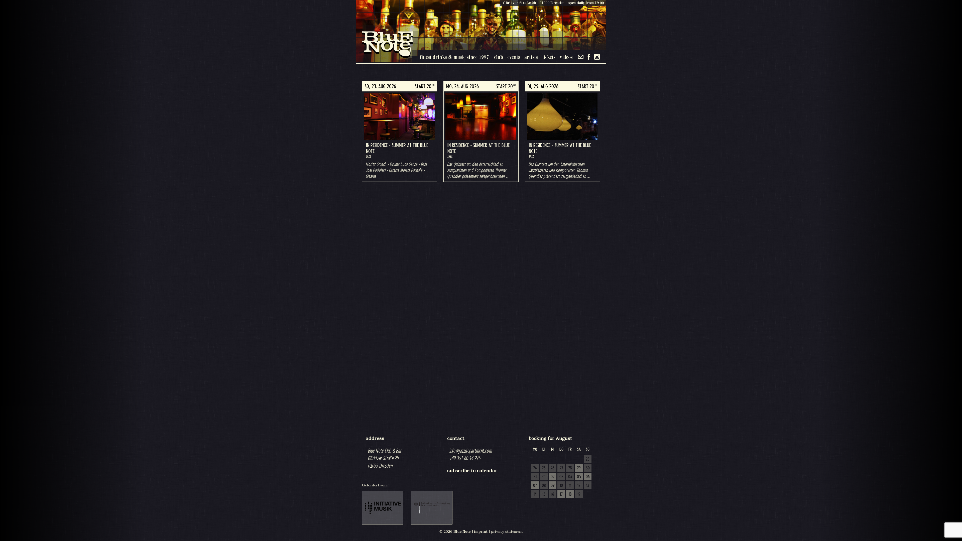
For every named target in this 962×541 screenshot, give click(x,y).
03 (561, 477)
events (513, 57)
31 (535, 477)
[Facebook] (588, 57)
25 (544, 468)
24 (535, 468)
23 (587, 459)
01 (543, 477)
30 (588, 468)
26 (552, 468)
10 (561, 485)
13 (587, 485)
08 (544, 485)
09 (553, 485)
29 (579, 468)
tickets (548, 57)
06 (588, 477)
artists (531, 57)
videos (566, 57)
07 (535, 485)
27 (561, 468)
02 (552, 477)
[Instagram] (597, 57)
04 (570, 477)
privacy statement (507, 531)
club (498, 57)
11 (570, 485)
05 (579, 477)
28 (570, 468)
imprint (481, 531)
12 (578, 485)
